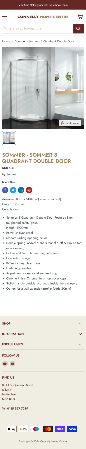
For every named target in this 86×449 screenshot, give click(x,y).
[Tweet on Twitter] (13, 190)
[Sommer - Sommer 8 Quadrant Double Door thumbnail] (9, 138)
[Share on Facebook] (5, 190)
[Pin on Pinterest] (29, 190)
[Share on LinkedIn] (21, 190)
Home (6, 41)
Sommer (12, 174)
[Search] (78, 28)
